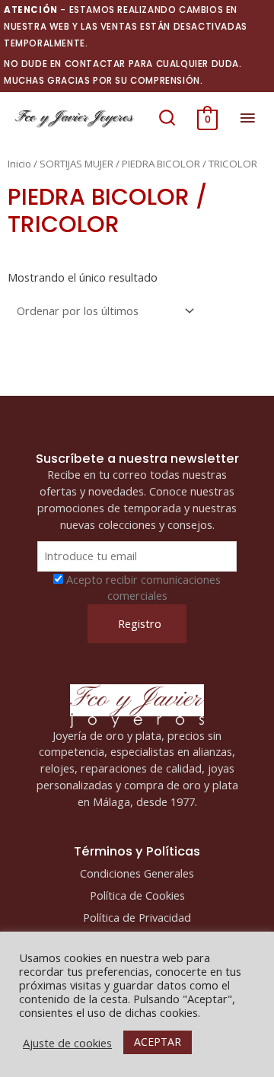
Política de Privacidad (137, 917)
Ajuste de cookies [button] (67, 1043)
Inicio (19, 163)
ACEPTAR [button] (157, 1041)
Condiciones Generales (137, 873)
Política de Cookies (137, 895)
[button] (167, 118)
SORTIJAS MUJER (76, 163)
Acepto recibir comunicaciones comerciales (143, 588)
